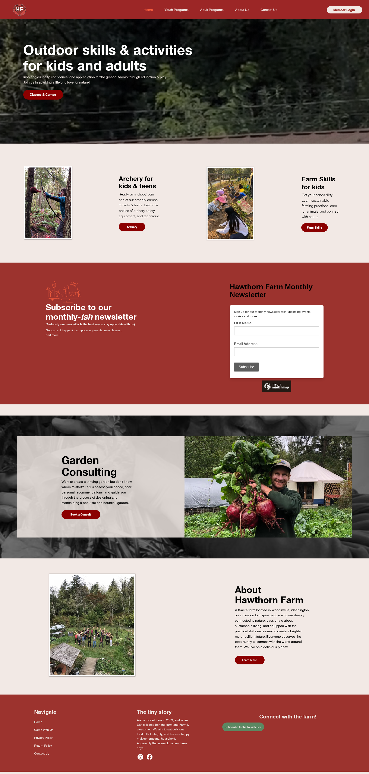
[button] (176, 9)
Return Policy (43, 745)
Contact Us (41, 753)
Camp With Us (43, 729)
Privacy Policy (43, 737)
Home (38, 722)
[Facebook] (149, 757)
